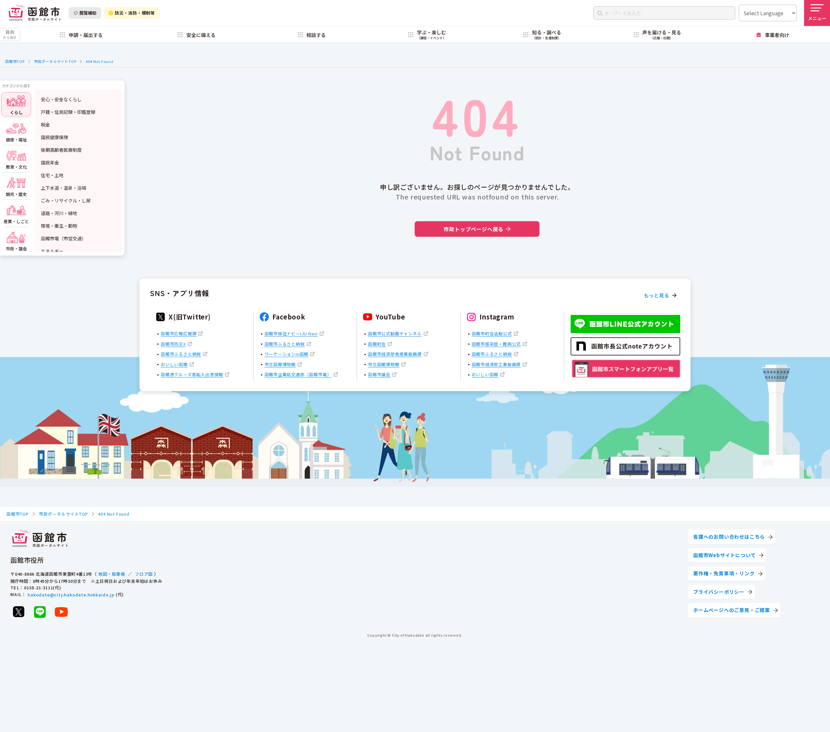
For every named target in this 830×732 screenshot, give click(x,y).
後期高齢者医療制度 (61, 150)
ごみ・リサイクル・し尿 (66, 200)
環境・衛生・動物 (59, 225)
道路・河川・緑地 (59, 213)
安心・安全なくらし (61, 99)
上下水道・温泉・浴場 (63, 188)
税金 (45, 124)
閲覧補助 (87, 13)
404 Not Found (99, 61)
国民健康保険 (54, 137)
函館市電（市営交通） (63, 238)
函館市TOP (15, 61)
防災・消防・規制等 (135, 13)
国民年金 (50, 162)
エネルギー (52, 251)
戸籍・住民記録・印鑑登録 (68, 112)
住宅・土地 (52, 175)
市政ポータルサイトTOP (55, 61)
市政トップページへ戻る (474, 229)
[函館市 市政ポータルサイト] (34, 12)
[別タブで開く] (18, 612)
